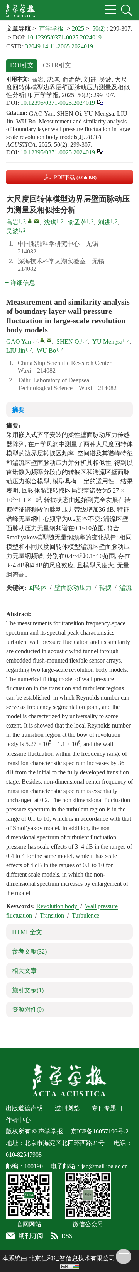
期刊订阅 (31, 1236)
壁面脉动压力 (73, 587)
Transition (53, 915)
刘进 (104, 222)
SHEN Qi (68, 341)
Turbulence (86, 915)
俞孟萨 (77, 222)
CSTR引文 (57, 65)
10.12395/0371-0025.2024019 (64, 37)
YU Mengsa (107, 341)
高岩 (12, 222)
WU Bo (46, 350)
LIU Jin (15, 350)
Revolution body (57, 906)
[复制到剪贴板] (100, 102)
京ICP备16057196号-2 (100, 1131)
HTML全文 (27, 932)
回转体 (38, 587)
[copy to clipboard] (100, 151)
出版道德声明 (24, 1108)
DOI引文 (22, 65)
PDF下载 (75, 177)
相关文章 (24, 970)
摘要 (18, 409)
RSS (67, 1236)
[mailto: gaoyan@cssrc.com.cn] (49, 340)
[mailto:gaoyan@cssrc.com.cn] (36, 221)
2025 (78, 28)
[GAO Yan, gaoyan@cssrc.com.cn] (42, 339)
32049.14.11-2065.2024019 (59, 46)
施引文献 (28, 990)
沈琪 (50, 222)
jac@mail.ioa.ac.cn (104, 1166)
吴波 (12, 231)
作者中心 (18, 1119)
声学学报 (51, 28)
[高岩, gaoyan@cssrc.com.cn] (30, 220)
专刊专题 (104, 1108)
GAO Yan (18, 341)
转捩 (106, 587)
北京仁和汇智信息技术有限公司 (72, 1258)
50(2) (99, 28)
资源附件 (28, 1009)
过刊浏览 (67, 1108)
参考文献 (29, 951)
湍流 (125, 587)
